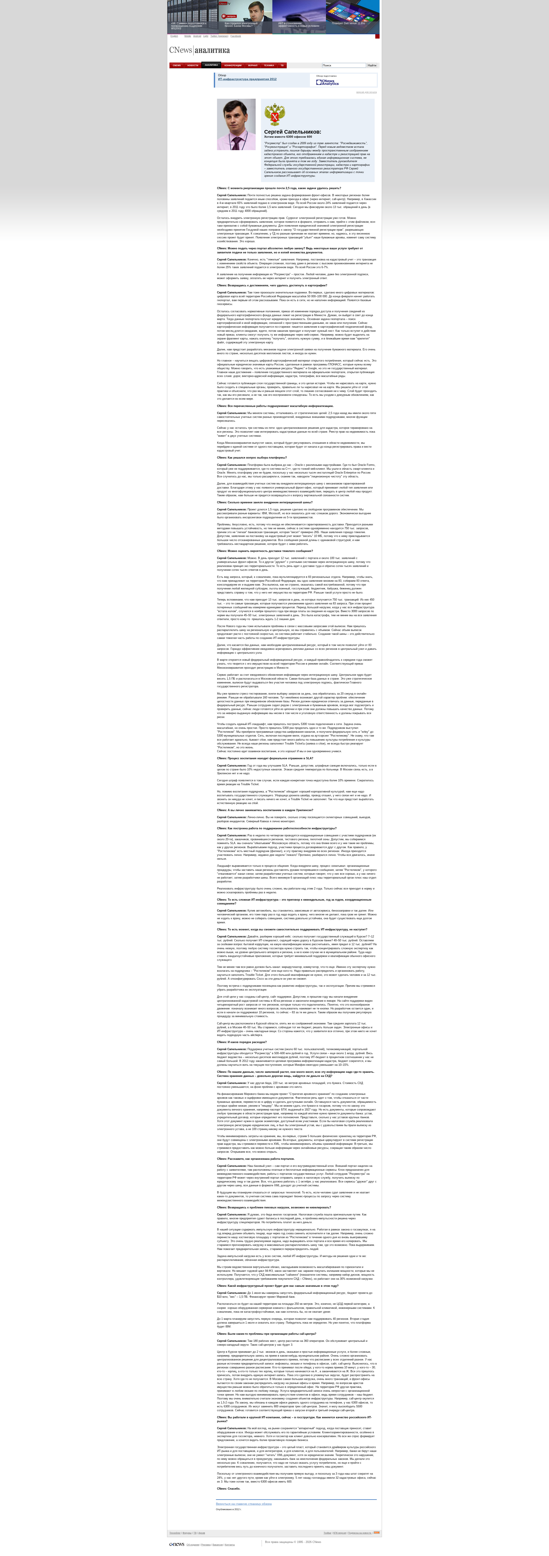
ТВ (282, 65)
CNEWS (177, 65)
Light (205, 36)
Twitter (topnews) (219, 36)
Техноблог (175, 1533)
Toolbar (327, 1533)
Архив (201, 1533)
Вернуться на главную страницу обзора (244, 1503)
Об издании (193, 1544)
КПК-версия (339, 1533)
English (174, 36)
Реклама (206, 1544)
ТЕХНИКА (269, 65)
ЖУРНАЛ (252, 65)
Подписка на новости (360, 1533)
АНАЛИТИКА (211, 65)
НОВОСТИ (192, 65)
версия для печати (366, 92)
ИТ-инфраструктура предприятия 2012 (247, 79)
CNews (316, 1542)
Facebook (236, 36)
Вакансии (218, 1544)
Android (197, 36)
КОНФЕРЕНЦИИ (233, 65)
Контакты (230, 1544)
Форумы (187, 1533)
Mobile (187, 36)
